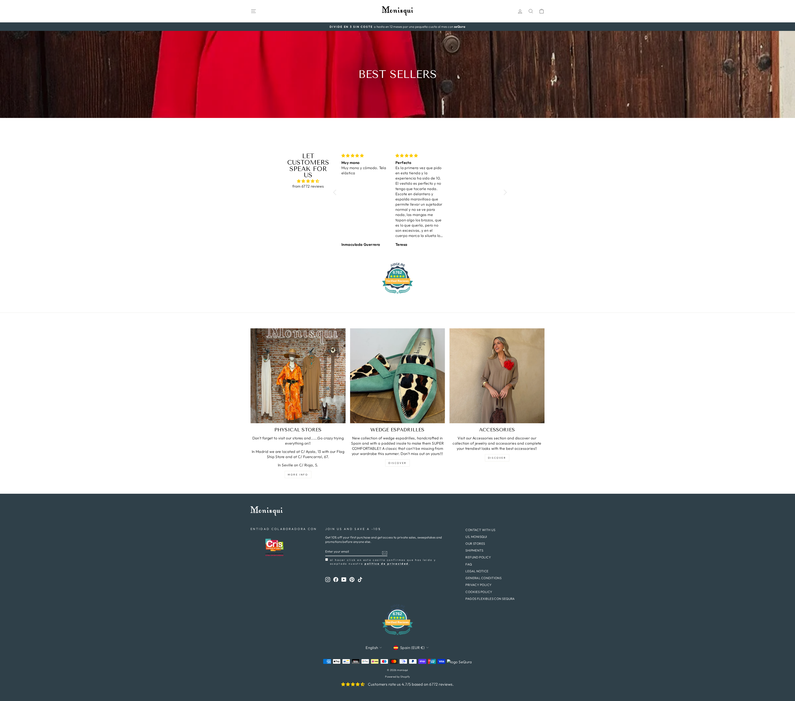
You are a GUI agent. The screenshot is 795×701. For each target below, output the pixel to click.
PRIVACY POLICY (478, 585)
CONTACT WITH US (480, 530)
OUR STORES (475, 544)
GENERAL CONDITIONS (483, 578)
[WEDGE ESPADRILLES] (397, 375)
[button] (336, 192)
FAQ (468, 564)
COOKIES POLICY (478, 592)
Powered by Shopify (397, 676)
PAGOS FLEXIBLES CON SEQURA (490, 599)
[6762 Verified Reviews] (397, 294)
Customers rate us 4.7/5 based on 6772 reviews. (411, 684)
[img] (308, 181)
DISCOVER (397, 463)
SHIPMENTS (474, 550)
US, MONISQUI (476, 537)
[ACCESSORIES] (496, 375)
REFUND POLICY (478, 557)
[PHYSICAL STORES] (298, 375)
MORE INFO (298, 474)
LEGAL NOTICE (476, 571)
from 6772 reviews (308, 186)
